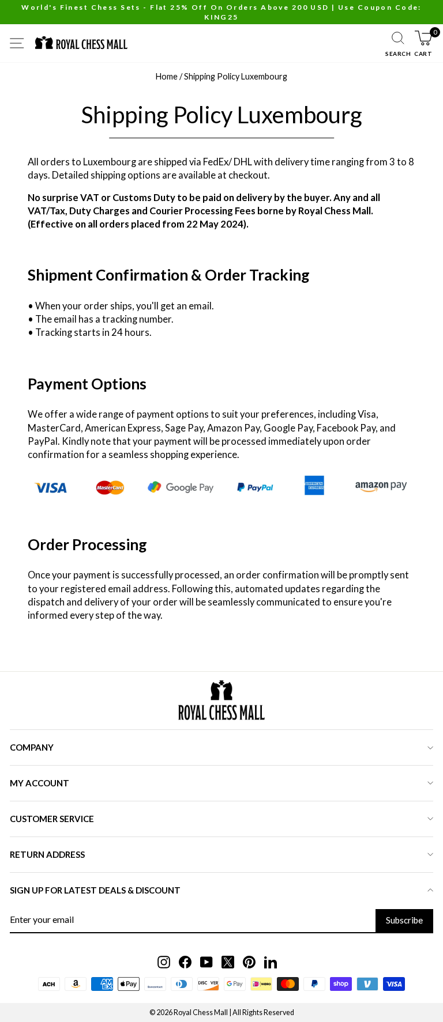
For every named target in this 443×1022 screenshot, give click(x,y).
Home (167, 76)
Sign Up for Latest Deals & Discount (95, 890)
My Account (39, 783)
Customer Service (52, 818)
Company (32, 747)
